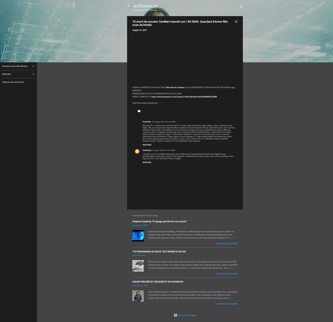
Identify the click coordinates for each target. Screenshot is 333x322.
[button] (236, 22)
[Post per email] (139, 112)
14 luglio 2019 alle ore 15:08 (163, 150)
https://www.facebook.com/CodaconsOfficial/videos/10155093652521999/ (184, 97)
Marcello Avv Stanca (175, 87)
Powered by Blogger (186, 315)
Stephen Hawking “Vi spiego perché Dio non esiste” (159, 221)
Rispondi (147, 145)
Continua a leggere (227, 244)
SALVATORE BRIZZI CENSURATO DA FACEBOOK (157, 281)
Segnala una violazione (13, 82)
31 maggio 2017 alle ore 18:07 (164, 122)
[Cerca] (241, 7)
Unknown (147, 150)
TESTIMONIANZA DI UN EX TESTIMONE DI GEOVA (159, 251)
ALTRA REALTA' (145, 6)
